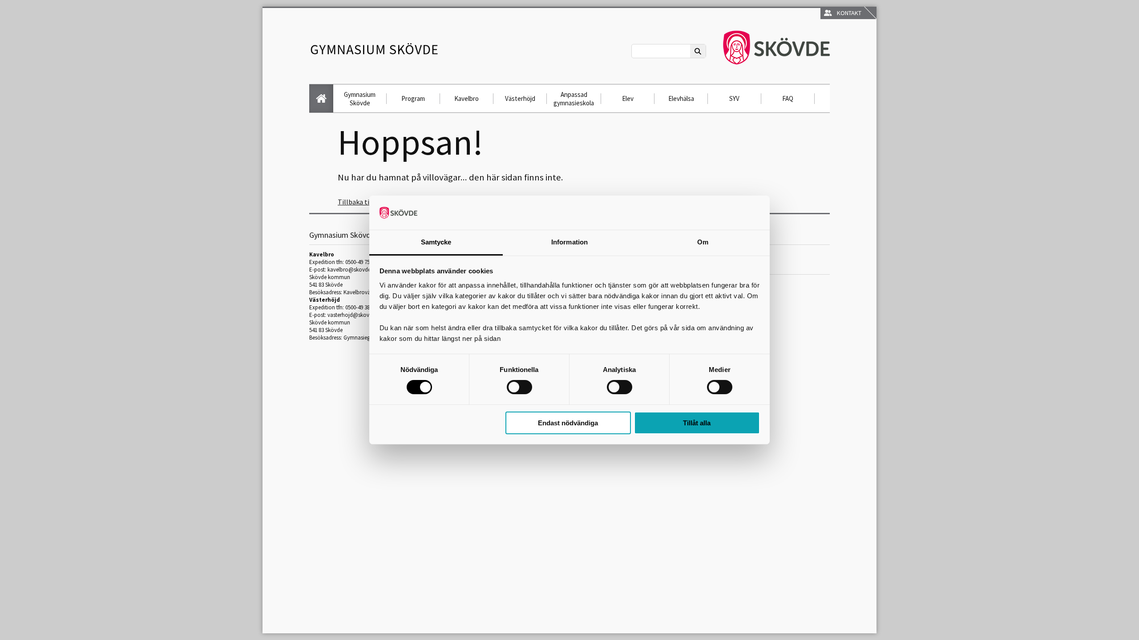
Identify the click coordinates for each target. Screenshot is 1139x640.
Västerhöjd (520, 98)
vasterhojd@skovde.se (354, 315)
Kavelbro (466, 98)
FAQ (787, 98)
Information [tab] (569, 242)
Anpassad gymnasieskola (573, 98)
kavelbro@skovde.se (352, 269)
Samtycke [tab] (436, 242)
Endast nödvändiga (568, 423)
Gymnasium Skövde (360, 98)
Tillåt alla (697, 423)
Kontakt (847, 13)
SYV (734, 98)
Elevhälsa (681, 98)
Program (413, 98)
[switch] (519, 387)
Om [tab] (702, 242)
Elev (628, 98)
